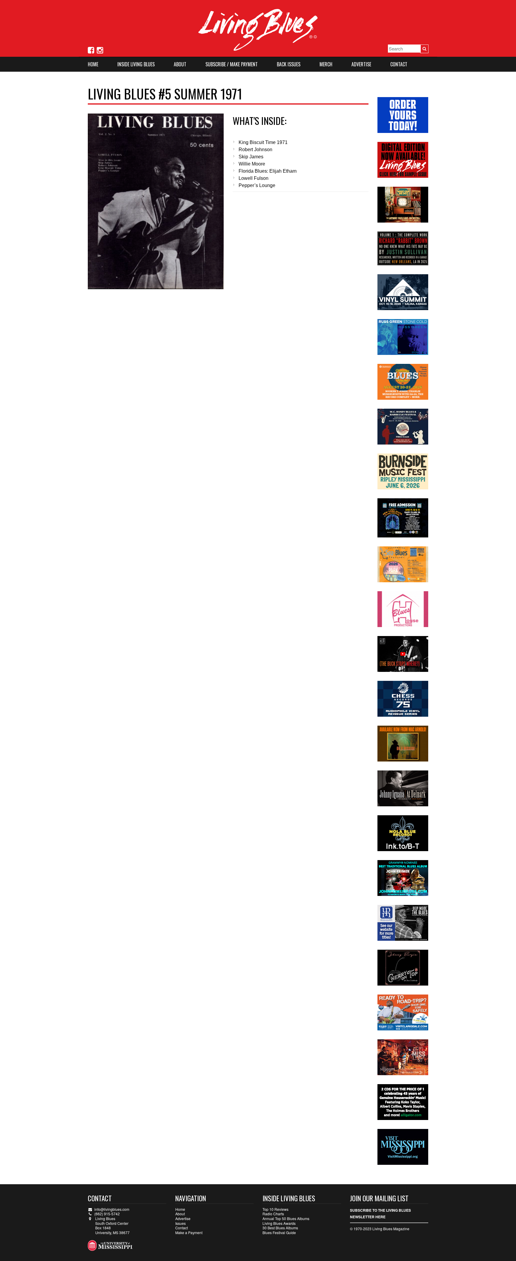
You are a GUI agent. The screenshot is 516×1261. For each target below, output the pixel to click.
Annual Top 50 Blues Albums (285, 1218)
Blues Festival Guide (279, 1232)
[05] (156, 201)
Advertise (361, 64)
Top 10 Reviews (275, 1209)
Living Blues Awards (279, 1223)
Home (93, 64)
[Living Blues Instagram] (100, 49)
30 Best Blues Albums (280, 1227)
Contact (398, 64)
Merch (326, 64)
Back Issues (288, 64)
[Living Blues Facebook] (91, 49)
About (180, 64)
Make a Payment (188, 1232)
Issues (180, 1223)
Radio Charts (273, 1213)
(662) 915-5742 (107, 1213)
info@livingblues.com (111, 1209)
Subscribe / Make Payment (231, 64)
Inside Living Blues (136, 64)
